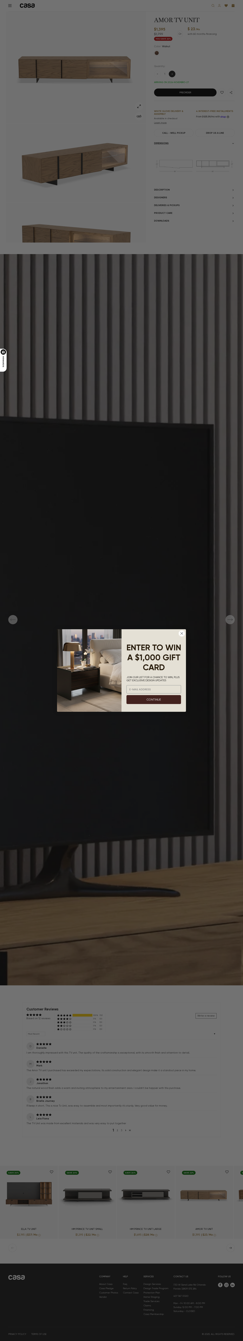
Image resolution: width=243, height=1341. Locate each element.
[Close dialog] (182, 633)
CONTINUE (153, 699)
